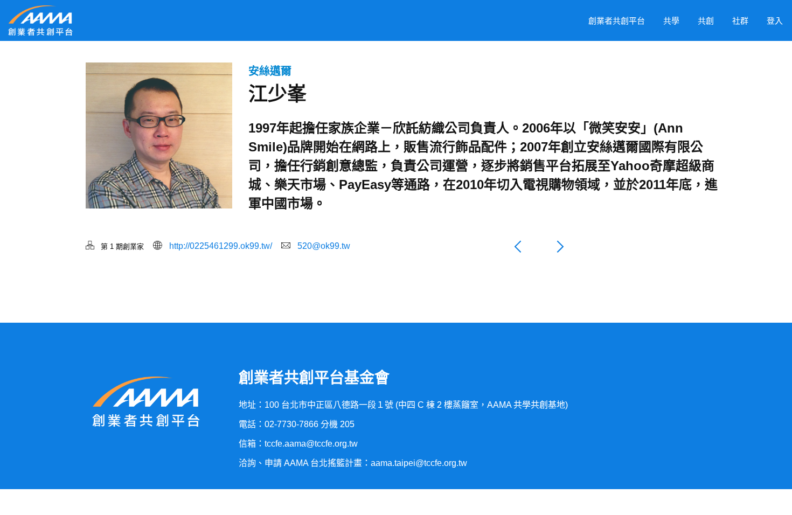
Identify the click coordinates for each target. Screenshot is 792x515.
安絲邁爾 (269, 71)
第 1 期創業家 (122, 246)
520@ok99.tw (323, 245)
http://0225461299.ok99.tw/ (220, 245)
